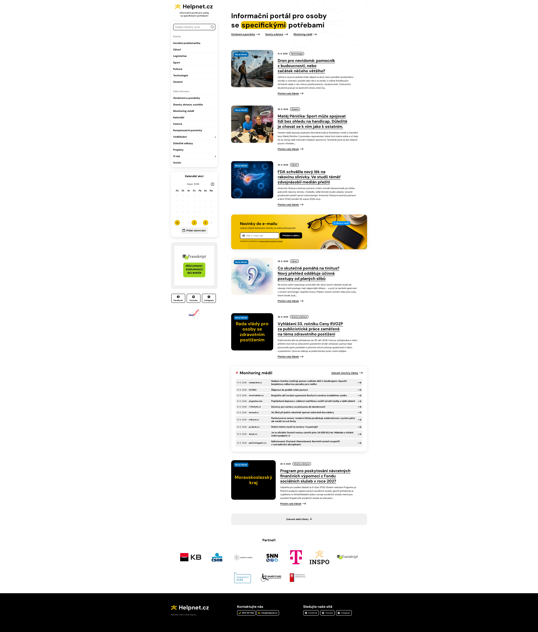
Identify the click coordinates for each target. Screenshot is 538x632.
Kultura (177, 69)
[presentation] (252, 68)
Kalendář (178, 117)
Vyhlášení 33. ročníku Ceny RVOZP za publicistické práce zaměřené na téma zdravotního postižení (310, 329)
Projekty (178, 149)
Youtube (193, 300)
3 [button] (194, 222)
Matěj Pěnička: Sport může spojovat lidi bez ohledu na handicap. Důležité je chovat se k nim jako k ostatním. (312, 121)
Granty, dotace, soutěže (188, 104)
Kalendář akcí (194, 176)
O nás (176, 156)
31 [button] (177, 222)
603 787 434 (248, 613)
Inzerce (177, 124)
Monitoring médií (183, 111)
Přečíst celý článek (288, 93)
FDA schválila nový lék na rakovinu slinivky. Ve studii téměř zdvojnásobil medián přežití (309, 177)
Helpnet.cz (198, 6)
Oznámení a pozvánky (186, 98)
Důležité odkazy (183, 143)
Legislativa (180, 56)
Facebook (178, 300)
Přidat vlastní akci (196, 230)
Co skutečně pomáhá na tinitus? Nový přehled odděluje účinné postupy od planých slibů (308, 273)
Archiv (177, 162)
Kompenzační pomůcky (187, 130)
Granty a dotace (274, 34)
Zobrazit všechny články (344, 372)
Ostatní (178, 82)
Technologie (180, 75)
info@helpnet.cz (269, 613)
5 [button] (205, 222)
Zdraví (177, 49)
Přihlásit (290, 235)
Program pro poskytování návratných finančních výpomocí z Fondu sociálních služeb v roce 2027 (315, 476)
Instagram (209, 300)
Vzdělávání (180, 136)
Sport (176, 62)
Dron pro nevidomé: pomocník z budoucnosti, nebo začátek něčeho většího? (306, 66)
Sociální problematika (186, 43)
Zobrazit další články (297, 519)
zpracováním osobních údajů (271, 241)
